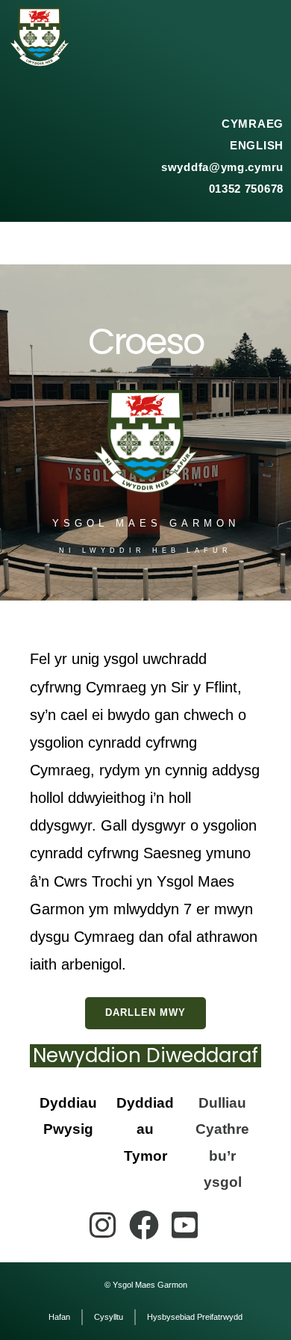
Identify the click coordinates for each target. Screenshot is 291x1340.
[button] (145, 243)
